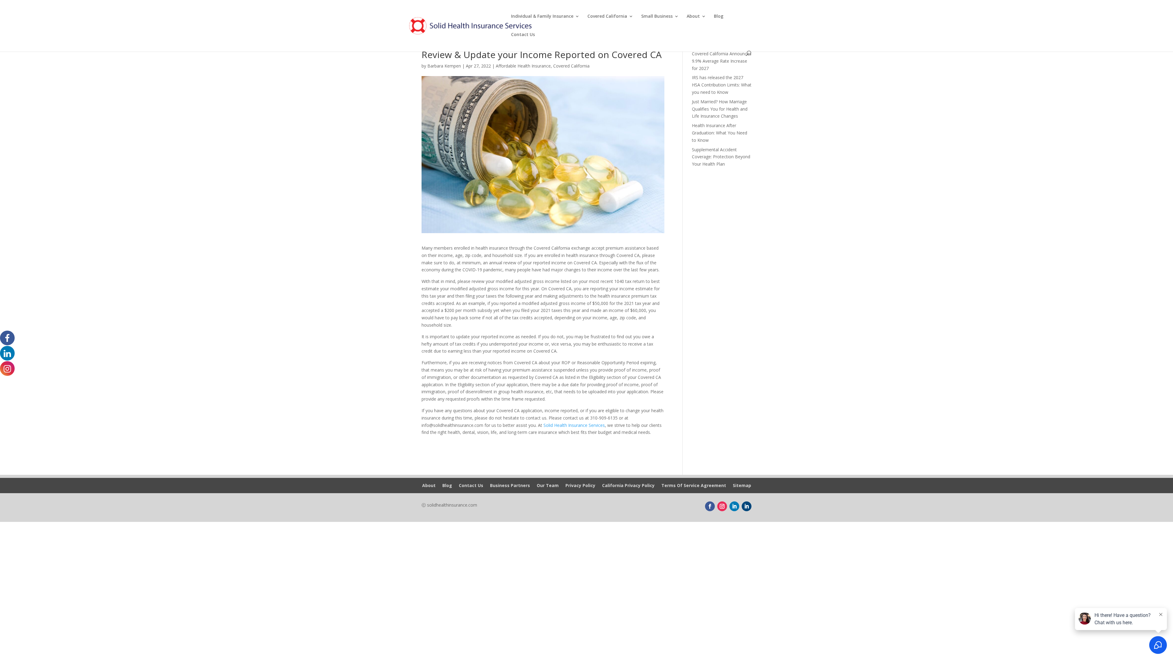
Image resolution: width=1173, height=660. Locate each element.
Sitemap (742, 485)
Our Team (548, 485)
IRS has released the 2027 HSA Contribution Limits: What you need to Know (721, 85)
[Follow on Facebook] (710, 506)
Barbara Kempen (444, 66)
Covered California (607, 16)
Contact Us (523, 34)
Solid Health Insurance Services (574, 425)
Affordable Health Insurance (523, 66)
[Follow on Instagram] (722, 506)
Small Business (657, 16)
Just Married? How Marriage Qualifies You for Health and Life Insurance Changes (719, 109)
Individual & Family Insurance (542, 16)
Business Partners (510, 485)
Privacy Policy (580, 485)
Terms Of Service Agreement (693, 485)
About (693, 16)
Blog (718, 16)
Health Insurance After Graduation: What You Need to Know (719, 133)
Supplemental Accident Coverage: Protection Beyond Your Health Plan (721, 157)
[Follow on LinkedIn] (734, 506)
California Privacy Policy (628, 485)
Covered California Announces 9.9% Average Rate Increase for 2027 (721, 61)
